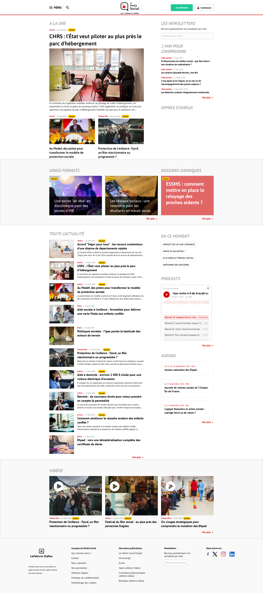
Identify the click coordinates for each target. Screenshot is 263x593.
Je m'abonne (182, 7)
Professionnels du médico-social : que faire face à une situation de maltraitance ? (185, 63)
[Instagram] (223, 554)
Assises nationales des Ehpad (181, 369)
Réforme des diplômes (176, 265)
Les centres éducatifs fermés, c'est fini (179, 72)
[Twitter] (215, 554)
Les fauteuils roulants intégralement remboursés (185, 92)
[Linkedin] (231, 554)
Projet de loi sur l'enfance (179, 244)
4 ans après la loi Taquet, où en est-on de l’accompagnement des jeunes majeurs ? (181, 82)
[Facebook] (207, 554)
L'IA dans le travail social (178, 258)
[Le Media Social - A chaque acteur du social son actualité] (129, 8)
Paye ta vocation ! (174, 251)
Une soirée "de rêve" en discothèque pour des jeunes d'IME (72, 206)
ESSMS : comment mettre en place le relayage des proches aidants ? (185, 193)
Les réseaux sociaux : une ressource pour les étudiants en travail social (130, 206)
